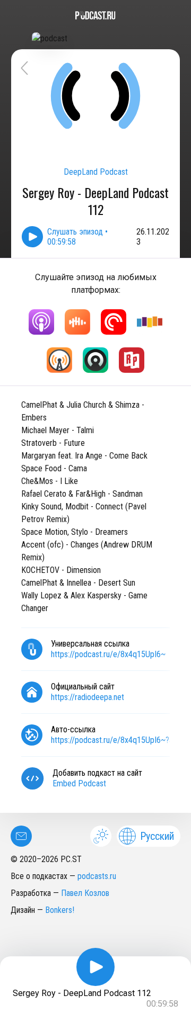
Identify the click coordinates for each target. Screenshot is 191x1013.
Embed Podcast (79, 783)
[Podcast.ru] (95, 15)
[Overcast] (59, 360)
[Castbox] (77, 322)
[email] (21, 836)
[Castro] (95, 360)
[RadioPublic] (131, 360)
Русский (157, 836)
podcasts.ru (96, 876)
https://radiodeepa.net (87, 697)
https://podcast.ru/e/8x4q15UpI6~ (108, 654)
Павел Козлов (85, 893)
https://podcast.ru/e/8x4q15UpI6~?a (112, 740)
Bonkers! (59, 910)
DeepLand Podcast (96, 172)
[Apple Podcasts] (41, 322)
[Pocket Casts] (113, 322)
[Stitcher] (149, 322)
